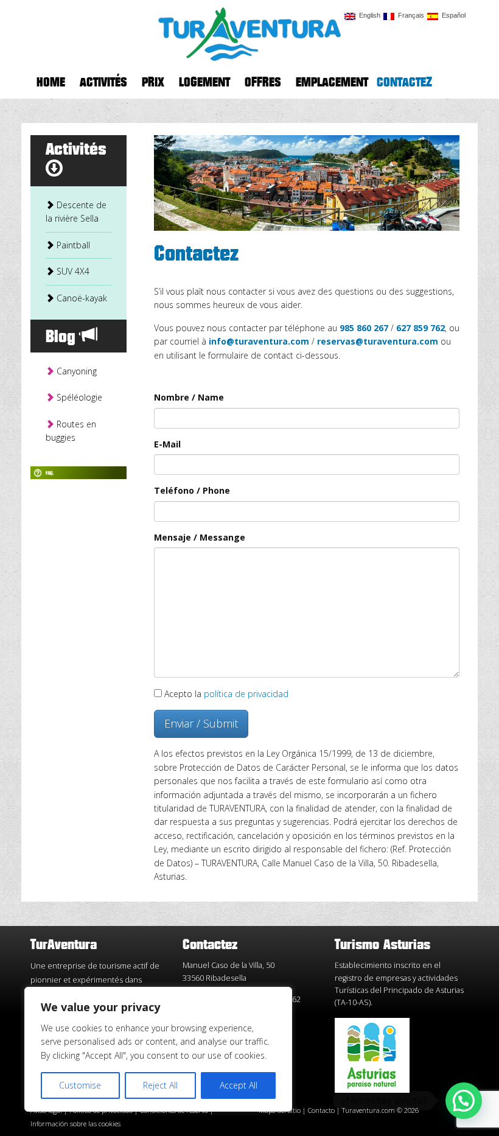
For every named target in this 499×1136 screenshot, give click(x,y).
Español (452, 15)
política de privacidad (244, 693)
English (367, 15)
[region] (158, 1049)
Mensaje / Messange (199, 537)
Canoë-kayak (80, 298)
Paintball (72, 245)
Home (51, 83)
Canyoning (75, 371)
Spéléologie (78, 397)
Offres (263, 83)
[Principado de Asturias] (372, 1055)
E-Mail (167, 444)
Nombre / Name (189, 397)
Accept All (238, 1085)
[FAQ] (78, 471)
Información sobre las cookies (75, 1123)
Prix (153, 83)
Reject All (160, 1085)
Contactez (404, 83)
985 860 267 (364, 328)
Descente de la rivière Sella (76, 211)
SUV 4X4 (71, 271)
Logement (204, 83)
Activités (103, 83)
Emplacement (332, 83)
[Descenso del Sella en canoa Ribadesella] (249, 32)
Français (409, 15)
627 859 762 (420, 328)
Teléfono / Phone (192, 490)
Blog (63, 337)
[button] (463, 1100)
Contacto (322, 1110)
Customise (80, 1085)
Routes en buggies (71, 430)
